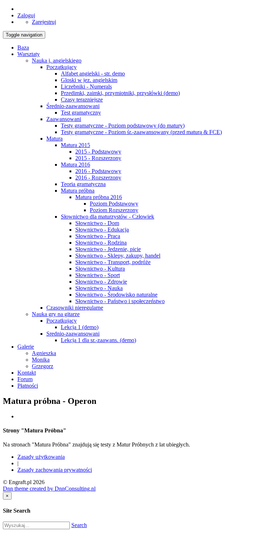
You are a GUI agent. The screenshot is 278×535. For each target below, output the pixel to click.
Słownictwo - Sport (97, 275)
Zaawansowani (63, 119)
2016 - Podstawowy (98, 171)
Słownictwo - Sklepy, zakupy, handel (117, 256)
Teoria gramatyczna (83, 184)
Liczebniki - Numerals (86, 86)
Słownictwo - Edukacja (102, 229)
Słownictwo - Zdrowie (101, 282)
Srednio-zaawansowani (73, 334)
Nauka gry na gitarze (56, 314)
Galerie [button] (25, 347)
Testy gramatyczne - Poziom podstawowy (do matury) (123, 125)
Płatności (27, 386)
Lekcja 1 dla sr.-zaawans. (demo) (98, 340)
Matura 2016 (75, 164)
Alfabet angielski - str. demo (93, 73)
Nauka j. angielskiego (56, 60)
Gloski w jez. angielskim (89, 80)
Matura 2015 (75, 145)
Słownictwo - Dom (97, 223)
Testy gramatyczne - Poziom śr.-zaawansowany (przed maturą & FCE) (141, 132)
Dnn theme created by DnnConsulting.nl (49, 489)
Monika (41, 360)
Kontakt (26, 373)
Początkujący (61, 67)
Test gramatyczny (81, 112)
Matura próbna (77, 190)
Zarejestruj (44, 22)
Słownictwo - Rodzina (101, 243)
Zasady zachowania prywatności (54, 470)
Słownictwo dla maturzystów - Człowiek (107, 216)
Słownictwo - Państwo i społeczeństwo (120, 301)
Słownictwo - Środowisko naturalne (116, 295)
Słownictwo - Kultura (100, 269)
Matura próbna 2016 (98, 197)
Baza (23, 47)
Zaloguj (26, 15)
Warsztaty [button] (28, 54)
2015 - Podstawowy (98, 151)
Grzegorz (42, 366)
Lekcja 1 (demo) (79, 327)
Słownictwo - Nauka (99, 288)
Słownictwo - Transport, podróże (113, 262)
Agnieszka (44, 353)
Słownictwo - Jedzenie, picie (108, 249)
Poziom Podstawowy (114, 203)
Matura (54, 138)
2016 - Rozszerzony (98, 177)
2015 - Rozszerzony (98, 158)
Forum (25, 379)
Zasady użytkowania (41, 457)
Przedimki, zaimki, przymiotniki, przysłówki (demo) (120, 93)
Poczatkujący (61, 321)
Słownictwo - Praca (97, 236)
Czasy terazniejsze (82, 99)
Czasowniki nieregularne (74, 308)
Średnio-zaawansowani (73, 106)
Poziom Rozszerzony (114, 210)
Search (79, 525)
